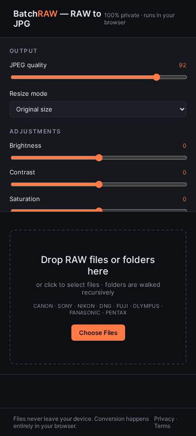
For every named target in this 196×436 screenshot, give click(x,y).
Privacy (164, 418)
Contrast (22, 172)
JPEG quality (28, 65)
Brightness (25, 145)
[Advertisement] (98, 391)
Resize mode (29, 93)
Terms (162, 425)
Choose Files (98, 332)
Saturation (25, 199)
